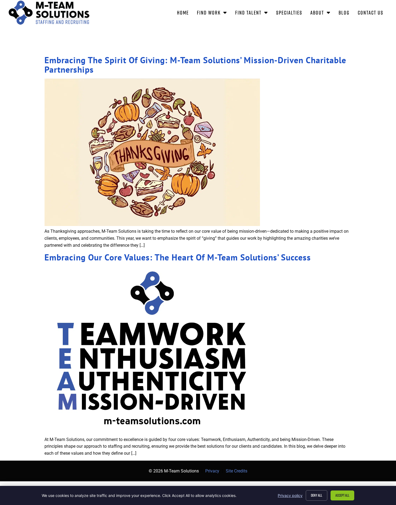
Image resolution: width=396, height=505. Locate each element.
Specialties (291, 13)
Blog (346, 13)
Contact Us (372, 13)
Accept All (342, 495)
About (322, 13)
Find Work (214, 13)
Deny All (316, 495)
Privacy (212, 471)
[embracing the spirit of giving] (152, 224)
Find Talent (253, 13)
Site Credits (236, 471)
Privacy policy (290, 495)
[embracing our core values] (152, 432)
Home (185, 13)
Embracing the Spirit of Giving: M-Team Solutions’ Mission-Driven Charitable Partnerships (195, 64)
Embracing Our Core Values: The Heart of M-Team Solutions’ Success (177, 257)
